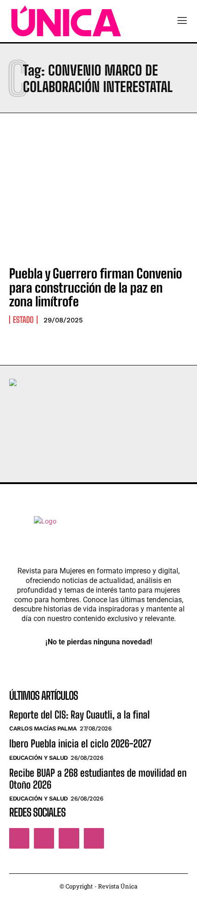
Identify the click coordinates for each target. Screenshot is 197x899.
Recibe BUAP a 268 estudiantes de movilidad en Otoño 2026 (97, 779)
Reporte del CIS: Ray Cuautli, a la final (79, 714)
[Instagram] (44, 838)
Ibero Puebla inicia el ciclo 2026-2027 (80, 743)
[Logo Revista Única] (66, 21)
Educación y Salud (38, 757)
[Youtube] (94, 838)
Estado (23, 320)
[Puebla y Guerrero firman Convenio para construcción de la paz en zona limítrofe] (98, 203)
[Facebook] (19, 838)
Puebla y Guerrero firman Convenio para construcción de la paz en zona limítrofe (95, 288)
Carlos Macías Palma (43, 728)
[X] (69, 838)
